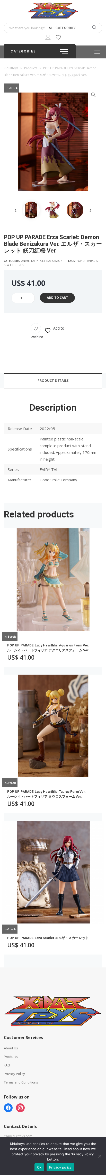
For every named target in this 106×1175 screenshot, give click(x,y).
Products (11, 1057)
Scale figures (13, 265)
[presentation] (15, 210)
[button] (93, 95)
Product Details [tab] (53, 380)
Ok (39, 1167)
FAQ (7, 1065)
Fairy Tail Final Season (47, 261)
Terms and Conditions (21, 1082)
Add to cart (57, 297)
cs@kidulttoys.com (18, 1136)
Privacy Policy (14, 1074)
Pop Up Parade (86, 261)
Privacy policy (60, 1167)
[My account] (48, 38)
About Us (11, 1048)
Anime (25, 261)
